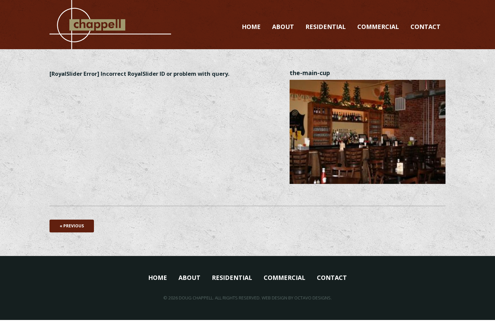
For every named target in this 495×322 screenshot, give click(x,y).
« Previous (72, 226)
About (283, 27)
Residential (325, 27)
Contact (425, 27)
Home (251, 27)
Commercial (378, 27)
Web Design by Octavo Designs (296, 298)
